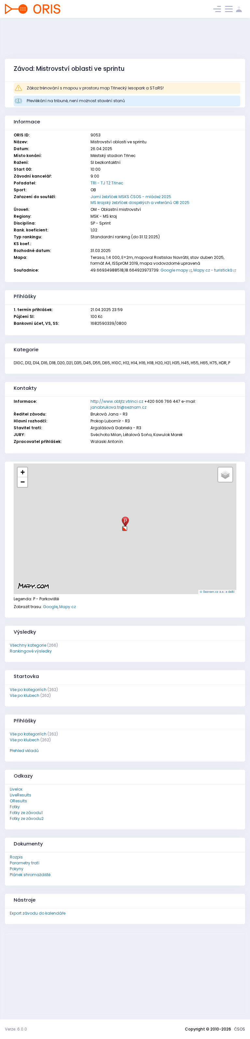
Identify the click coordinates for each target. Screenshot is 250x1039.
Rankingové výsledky (31, 651)
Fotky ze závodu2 (27, 818)
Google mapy (174, 270)
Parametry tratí (24, 863)
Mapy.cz (67, 606)
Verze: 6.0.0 (16, 1029)
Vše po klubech (24, 695)
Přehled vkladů (24, 750)
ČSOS (239, 1029)
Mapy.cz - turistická (212, 270)
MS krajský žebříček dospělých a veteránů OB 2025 (139, 202)
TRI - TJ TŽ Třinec (106, 183)
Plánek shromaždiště (30, 874)
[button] (124, 526)
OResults (18, 801)
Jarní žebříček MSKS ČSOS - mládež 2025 (130, 196)
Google (50, 606)
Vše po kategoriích (28, 689)
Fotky (15, 807)
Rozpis (16, 857)
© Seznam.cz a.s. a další (217, 592)
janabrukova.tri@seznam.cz (118, 407)
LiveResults (20, 795)
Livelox (16, 789)
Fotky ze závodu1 (26, 812)
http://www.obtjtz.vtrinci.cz (116, 401)
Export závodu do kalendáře (37, 913)
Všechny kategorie (28, 645)
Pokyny (16, 869)
